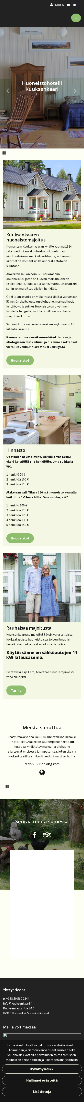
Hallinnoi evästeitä (42, 1080)
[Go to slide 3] (44, 786)
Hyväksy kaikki (42, 1069)
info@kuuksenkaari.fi (17, 1003)
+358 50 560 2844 (17, 998)
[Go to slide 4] (50, 786)
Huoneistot (20, 360)
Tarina (16, 690)
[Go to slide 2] (39, 786)
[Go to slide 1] (34, 786)
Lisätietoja (42, 1091)
